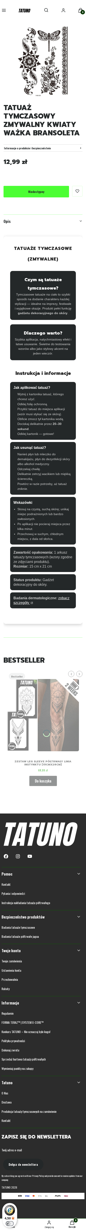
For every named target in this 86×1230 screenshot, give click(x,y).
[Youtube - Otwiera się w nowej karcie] (29, 856)
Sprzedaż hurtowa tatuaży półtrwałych (24, 1059)
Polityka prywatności (13, 1040)
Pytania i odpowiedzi (13, 893)
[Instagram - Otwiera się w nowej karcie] (17, 856)
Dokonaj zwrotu (10, 1050)
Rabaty (5, 988)
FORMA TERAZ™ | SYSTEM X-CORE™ (22, 1022)
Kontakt (6, 884)
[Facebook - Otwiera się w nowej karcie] (6, 856)
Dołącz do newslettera (23, 1164)
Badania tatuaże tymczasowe (18, 927)
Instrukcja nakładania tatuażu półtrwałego (26, 902)
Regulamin (7, 1013)
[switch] (10, 1223)
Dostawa (6, 1102)
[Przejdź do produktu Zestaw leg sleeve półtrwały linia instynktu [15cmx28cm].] (43, 713)
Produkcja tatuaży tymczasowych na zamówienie (29, 1111)
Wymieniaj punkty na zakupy (17, 1068)
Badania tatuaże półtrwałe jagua (20, 936)
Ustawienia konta (11, 970)
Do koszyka (43, 781)
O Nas (5, 1093)
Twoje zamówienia (12, 961)
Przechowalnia (10, 979)
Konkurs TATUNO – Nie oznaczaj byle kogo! (26, 1031)
